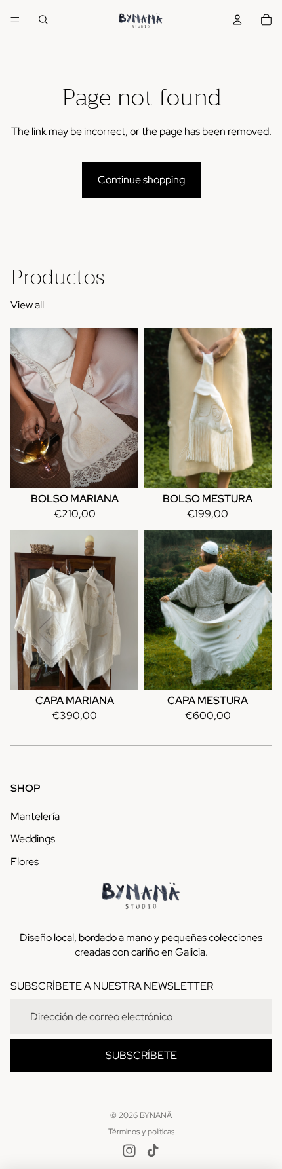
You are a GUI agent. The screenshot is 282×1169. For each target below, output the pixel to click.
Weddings (32, 838)
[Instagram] (129, 1151)
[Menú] (15, 20)
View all (27, 305)
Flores (24, 861)
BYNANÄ (156, 1115)
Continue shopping (141, 180)
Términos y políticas (141, 1131)
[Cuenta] (237, 19)
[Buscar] (43, 19)
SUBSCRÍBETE (141, 1055)
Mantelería (35, 816)
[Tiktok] (153, 1151)
